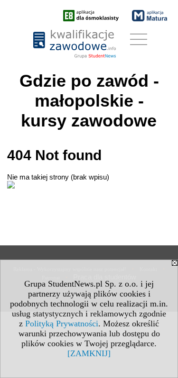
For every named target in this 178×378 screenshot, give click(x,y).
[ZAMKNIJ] (89, 353)
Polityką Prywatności (61, 323)
